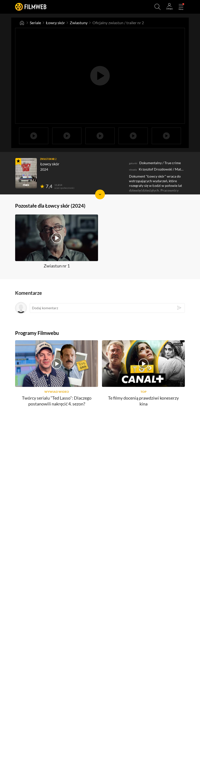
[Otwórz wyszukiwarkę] (157, 7)
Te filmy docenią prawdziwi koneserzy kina (143, 400)
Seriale (35, 22)
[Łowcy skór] (26, 173)
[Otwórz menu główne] (181, 7)
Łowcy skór (55, 22)
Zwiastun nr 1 (57, 265)
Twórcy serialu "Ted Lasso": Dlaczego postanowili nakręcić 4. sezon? (56, 400)
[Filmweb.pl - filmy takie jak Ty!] (30, 6)
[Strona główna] (22, 22)
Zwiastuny (79, 22)
